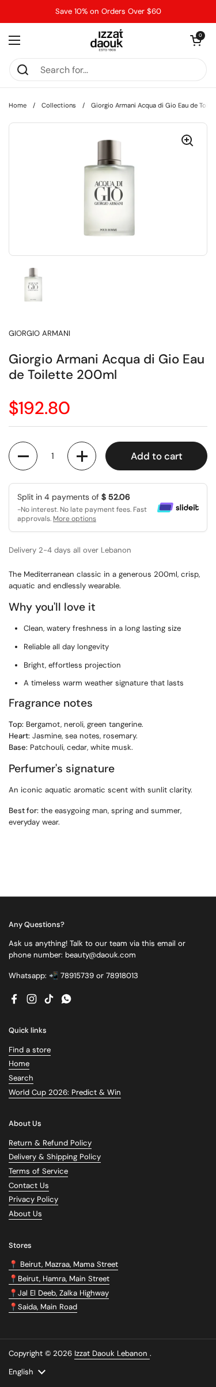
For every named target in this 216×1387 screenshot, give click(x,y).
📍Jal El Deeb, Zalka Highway (59, 1293)
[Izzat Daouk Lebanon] (108, 40)
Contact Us (29, 1185)
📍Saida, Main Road (43, 1307)
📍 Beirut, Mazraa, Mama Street (63, 1264)
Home (17, 105)
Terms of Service (38, 1171)
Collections (58, 105)
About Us (25, 1214)
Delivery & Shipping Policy (55, 1157)
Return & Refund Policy (50, 1143)
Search (21, 1078)
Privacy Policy (33, 1199)
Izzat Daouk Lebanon (112, 1353)
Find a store (30, 1050)
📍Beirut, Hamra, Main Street (59, 1278)
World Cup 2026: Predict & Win (65, 1092)
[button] (195, 40)
